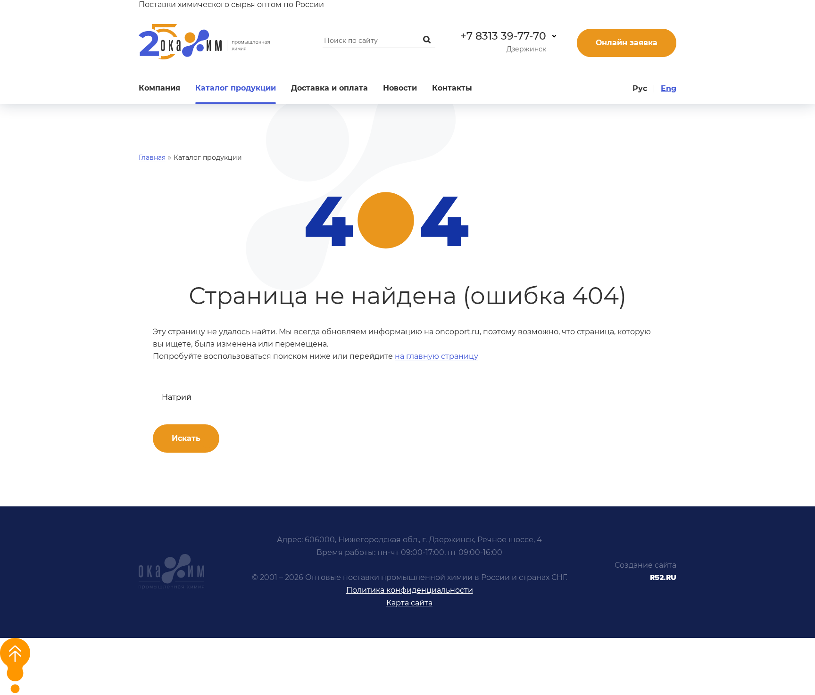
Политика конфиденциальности (409, 590)
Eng (668, 88)
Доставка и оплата (329, 87)
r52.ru (663, 577)
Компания (159, 87)
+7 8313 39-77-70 (503, 36)
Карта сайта (409, 602)
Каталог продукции (235, 87)
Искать (186, 438)
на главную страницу (436, 356)
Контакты (452, 87)
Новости (400, 87)
